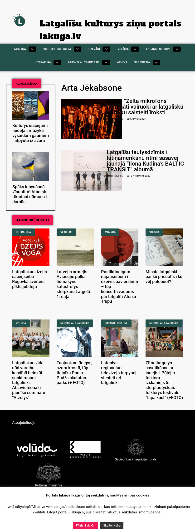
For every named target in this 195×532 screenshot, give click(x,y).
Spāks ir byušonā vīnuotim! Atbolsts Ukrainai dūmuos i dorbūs (29, 194)
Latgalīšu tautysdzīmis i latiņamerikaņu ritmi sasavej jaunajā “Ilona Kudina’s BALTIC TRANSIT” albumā (145, 161)
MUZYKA (110, 232)
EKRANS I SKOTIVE (116, 323)
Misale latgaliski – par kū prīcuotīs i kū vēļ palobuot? (164, 276)
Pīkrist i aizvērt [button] (85, 525)
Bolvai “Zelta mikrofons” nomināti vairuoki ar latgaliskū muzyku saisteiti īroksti (145, 107)
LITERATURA (23, 232)
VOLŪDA (154, 232)
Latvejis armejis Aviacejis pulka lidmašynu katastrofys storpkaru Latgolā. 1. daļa (74, 284)
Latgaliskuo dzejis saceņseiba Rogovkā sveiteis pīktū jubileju (29, 279)
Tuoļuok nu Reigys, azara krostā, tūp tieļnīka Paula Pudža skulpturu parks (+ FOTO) (74, 372)
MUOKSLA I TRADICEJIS (74, 323)
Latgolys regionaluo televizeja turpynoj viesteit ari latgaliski (118, 372)
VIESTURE (66, 232)
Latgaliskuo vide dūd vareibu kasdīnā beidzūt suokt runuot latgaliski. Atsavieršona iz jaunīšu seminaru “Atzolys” (28, 380)
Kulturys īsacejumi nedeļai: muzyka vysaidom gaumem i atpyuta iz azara (30, 133)
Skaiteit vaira (112, 525)
